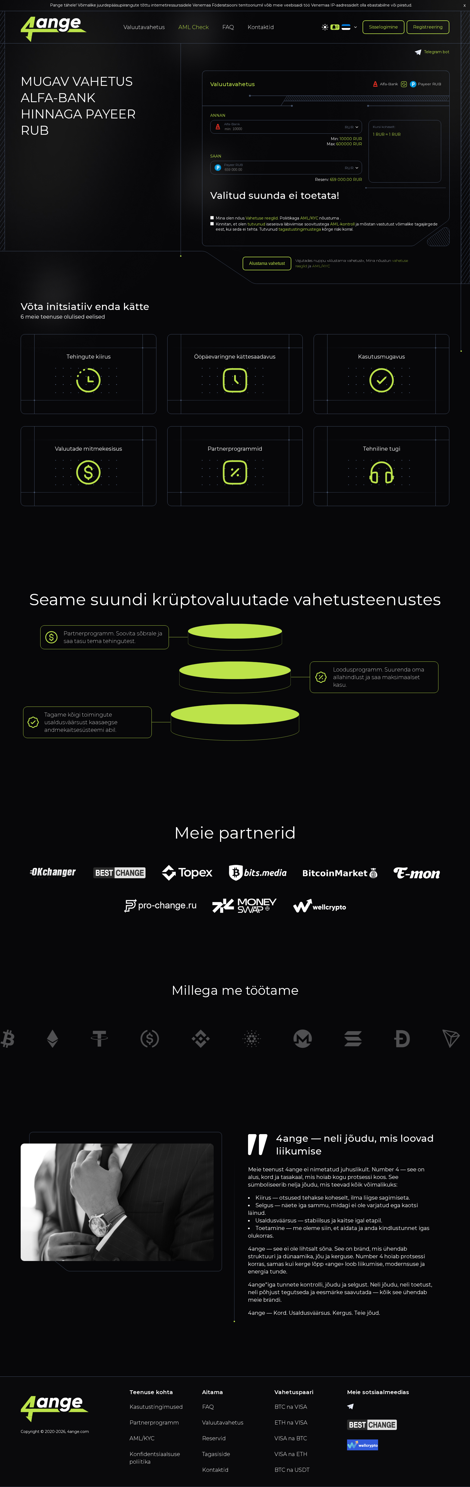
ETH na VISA (290, 1422)
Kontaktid (261, 27)
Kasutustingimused (156, 1407)
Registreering (428, 27)
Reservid (214, 1438)
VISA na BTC (290, 1438)
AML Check (193, 27)
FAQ (228, 27)
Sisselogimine (383, 27)
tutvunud (257, 224)
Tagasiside (216, 1454)
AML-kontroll (343, 224)
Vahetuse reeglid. (263, 218)
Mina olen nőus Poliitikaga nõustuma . (278, 218)
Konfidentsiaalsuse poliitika (154, 1458)
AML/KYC (309, 218)
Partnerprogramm (154, 1422)
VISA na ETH (290, 1454)
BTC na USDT (292, 1470)
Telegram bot (436, 51)
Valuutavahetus (144, 27)
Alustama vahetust (267, 263)
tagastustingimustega (300, 229)
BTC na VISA (290, 1407)
